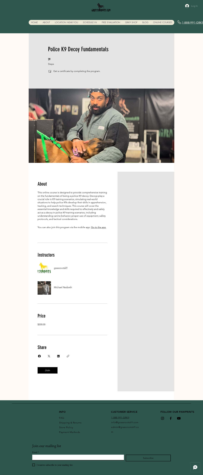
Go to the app (98, 227)
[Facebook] (171, 418)
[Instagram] (162, 418)
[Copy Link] (68, 356)
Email (35, 452)
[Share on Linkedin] (58, 356)
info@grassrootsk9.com (125, 422)
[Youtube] (179, 418)
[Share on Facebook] (39, 356)
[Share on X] (49, 356)
